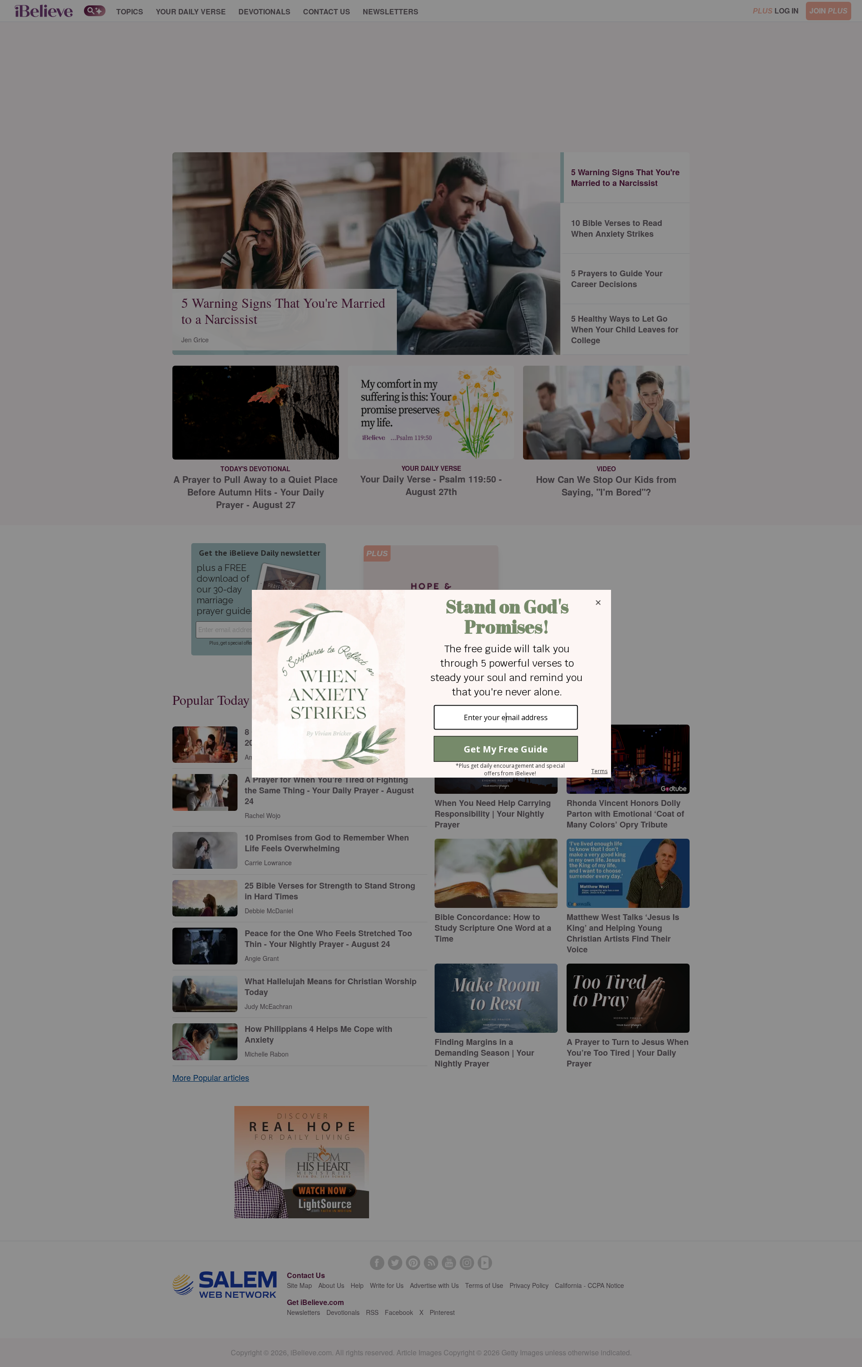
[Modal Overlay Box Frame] (431, 684)
